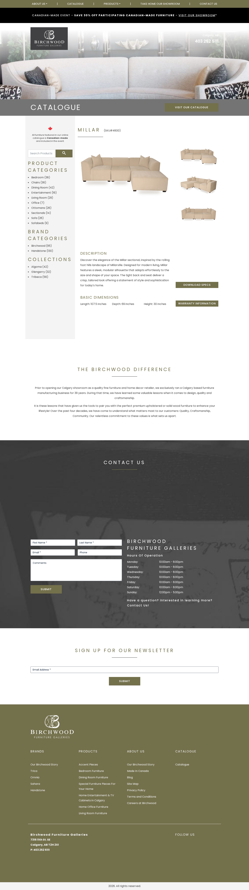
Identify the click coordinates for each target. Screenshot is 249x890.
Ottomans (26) (41, 208)
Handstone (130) (42, 251)
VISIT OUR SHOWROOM (197, 15)
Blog (130, 777)
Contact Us (208, 4)
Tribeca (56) (39, 277)
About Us (38, 4)
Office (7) (37, 203)
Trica (33, 771)
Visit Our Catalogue (191, 107)
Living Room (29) (42, 198)
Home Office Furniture (93, 807)
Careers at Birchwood (141, 803)
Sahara (35, 784)
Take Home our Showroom (160, 4)
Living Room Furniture (93, 813)
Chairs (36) (38, 182)
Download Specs (197, 285)
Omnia (34, 777)
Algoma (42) (39, 267)
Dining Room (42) (43, 188)
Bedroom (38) (40, 177)
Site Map (133, 784)
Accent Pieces (88, 764)
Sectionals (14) (41, 213)
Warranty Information (197, 303)
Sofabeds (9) (40, 223)
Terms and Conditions (141, 797)
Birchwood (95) (41, 246)
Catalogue (75, 4)
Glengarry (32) (41, 272)
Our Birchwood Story (44, 764)
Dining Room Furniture (93, 777)
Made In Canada (138, 771)
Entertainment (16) (44, 193)
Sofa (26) (37, 218)
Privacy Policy (136, 790)
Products (111, 4)
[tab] (199, 156)
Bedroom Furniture (91, 771)
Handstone (37, 790)
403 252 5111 (207, 41)
